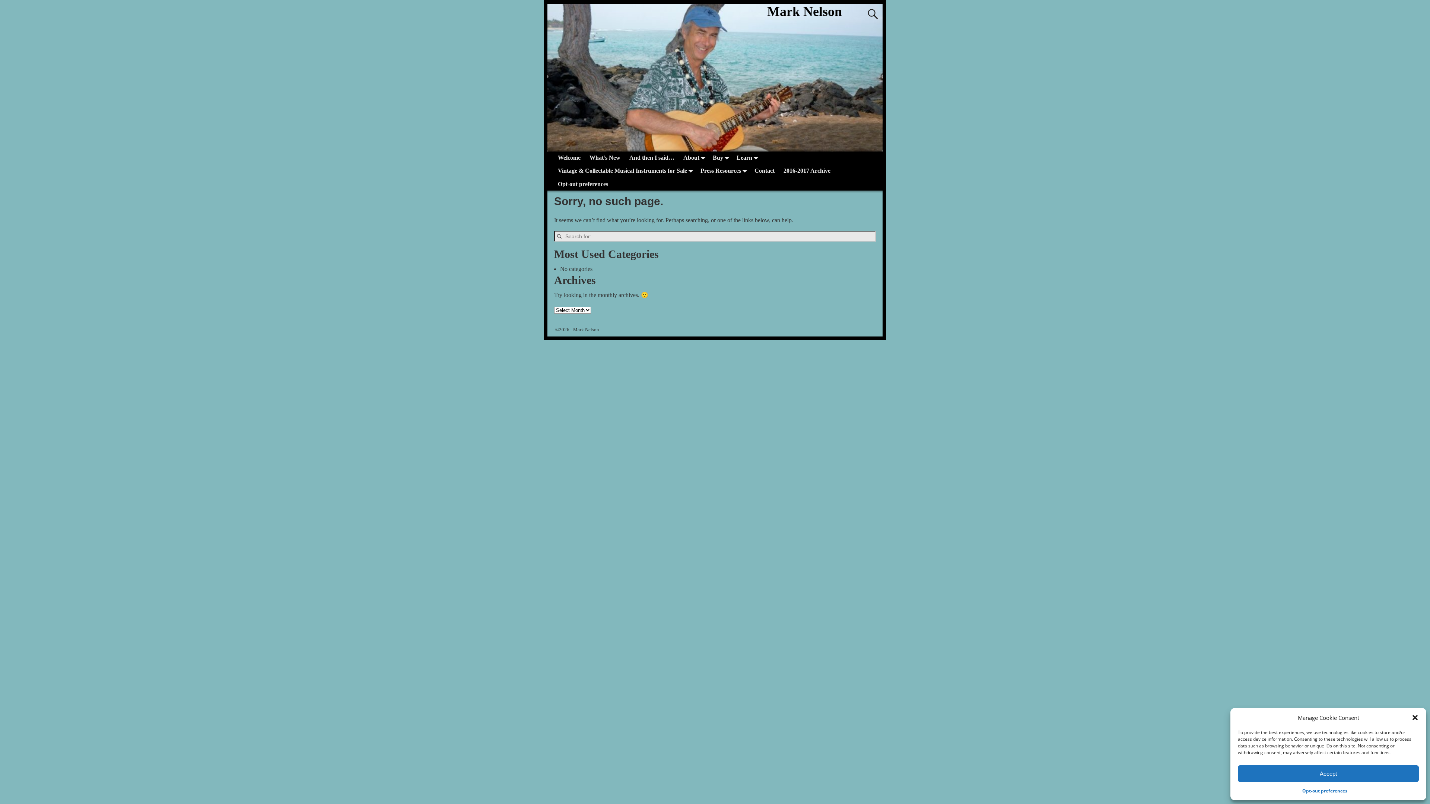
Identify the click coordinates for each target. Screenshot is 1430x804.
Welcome (569, 157)
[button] (1415, 717)
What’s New (605, 157)
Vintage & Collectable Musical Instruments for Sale (622, 171)
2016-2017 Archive (807, 171)
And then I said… (651, 157)
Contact (764, 171)
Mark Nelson (804, 11)
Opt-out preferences (1324, 791)
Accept (1328, 773)
